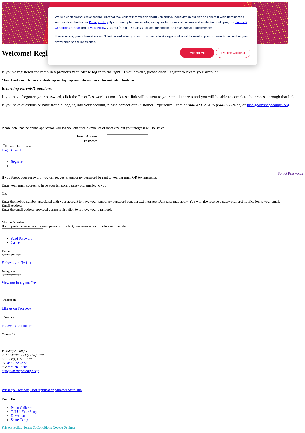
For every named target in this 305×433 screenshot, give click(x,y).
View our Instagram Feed (20, 283)
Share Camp (19, 420)
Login (6, 150)
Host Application (42, 390)
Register (16, 162)
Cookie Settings (64, 427)
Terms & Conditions (38, 427)
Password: (91, 141)
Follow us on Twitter (16, 262)
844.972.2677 (17, 363)
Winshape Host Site (15, 390)
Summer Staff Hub (68, 390)
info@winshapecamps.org (268, 105)
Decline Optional (233, 52)
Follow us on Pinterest (17, 326)
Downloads (19, 416)
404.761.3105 (18, 367)
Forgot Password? (290, 173)
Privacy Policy (98, 22)
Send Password (21, 238)
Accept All (197, 52)
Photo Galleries (21, 408)
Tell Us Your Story (24, 412)
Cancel (16, 150)
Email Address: (87, 136)
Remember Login (18, 146)
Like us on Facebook (16, 308)
